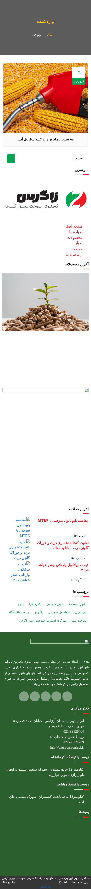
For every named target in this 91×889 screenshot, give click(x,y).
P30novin (45, 887)
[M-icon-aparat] (35, 696)
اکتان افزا (35, 604)
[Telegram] (46, 696)
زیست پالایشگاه (19, 612)
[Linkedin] (67, 696)
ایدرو (21, 604)
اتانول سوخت (78, 604)
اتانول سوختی (55, 604)
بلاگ (49, 35)
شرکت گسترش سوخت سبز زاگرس (42, 620)
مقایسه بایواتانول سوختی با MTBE (63, 520)
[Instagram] (56, 696)
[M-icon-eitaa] (24, 696)
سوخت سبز (79, 620)
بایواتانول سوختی (59, 612)
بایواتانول (81, 612)
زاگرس (38, 612)
